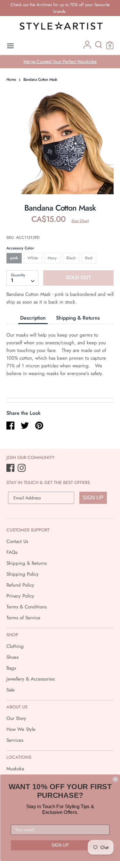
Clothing (15, 646)
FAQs (12, 552)
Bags (11, 668)
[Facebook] (11, 468)
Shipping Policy (22, 574)
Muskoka (15, 768)
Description (33, 318)
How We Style (21, 729)
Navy (52, 258)
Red (88, 258)
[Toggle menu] (10, 46)
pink (14, 258)
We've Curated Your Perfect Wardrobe (60, 61)
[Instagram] (22, 468)
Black (71, 258)
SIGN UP (93, 497)
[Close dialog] (115, 779)
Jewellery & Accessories (30, 678)
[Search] (98, 47)
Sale (10, 689)
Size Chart (80, 221)
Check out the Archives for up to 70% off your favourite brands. (60, 8)
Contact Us (17, 541)
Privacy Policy (20, 595)
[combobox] (22, 278)
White (33, 258)
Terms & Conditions (26, 606)
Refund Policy (20, 585)
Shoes (12, 657)
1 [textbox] (12, 280)
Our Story (16, 718)
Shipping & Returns (78, 318)
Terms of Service (23, 617)
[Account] (87, 47)
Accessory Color (20, 248)
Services (14, 740)
